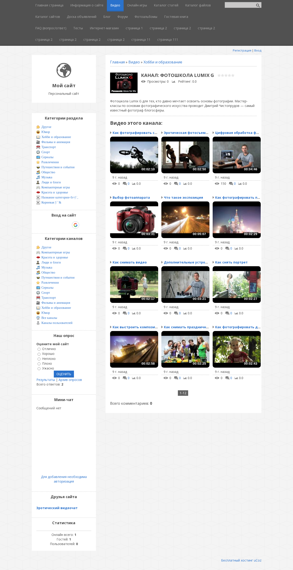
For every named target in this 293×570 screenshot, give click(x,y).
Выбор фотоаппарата (131, 197)
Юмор (45, 132)
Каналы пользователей (57, 323)
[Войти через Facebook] (59, 225)
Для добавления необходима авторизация (64, 479)
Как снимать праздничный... (189, 327)
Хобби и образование (163, 62)
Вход (257, 50)
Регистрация (242, 50)
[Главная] (64, 76)
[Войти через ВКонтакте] (52, 225)
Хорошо (48, 354)
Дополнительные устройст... (189, 262)
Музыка (46, 177)
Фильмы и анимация (55, 142)
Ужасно (48, 368)
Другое (46, 127)
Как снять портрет (231, 262)
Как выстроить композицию (137, 327)
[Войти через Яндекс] (67, 225)
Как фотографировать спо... (137, 132)
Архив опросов (70, 379)
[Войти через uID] (44, 225)
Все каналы (49, 318)
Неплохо (49, 358)
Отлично (49, 349)
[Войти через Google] (75, 225)
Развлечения (50, 162)
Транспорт (48, 147)
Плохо (47, 363)
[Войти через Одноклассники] (83, 225)
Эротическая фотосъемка (187, 132)
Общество (48, 172)
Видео (134, 62)
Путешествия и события (57, 167)
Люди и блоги (51, 182)
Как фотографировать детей (240, 327)
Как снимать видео (130, 262)
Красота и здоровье (54, 192)
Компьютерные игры (55, 187)
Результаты (45, 379)
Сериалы (47, 157)
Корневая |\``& (51, 202)
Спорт (45, 152)
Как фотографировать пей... (239, 197)
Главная (117, 62)
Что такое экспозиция (183, 197)
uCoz (257, 560)
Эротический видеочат (57, 508)
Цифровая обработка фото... (240, 132)
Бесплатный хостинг (237, 560)
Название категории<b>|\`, (59, 197)
